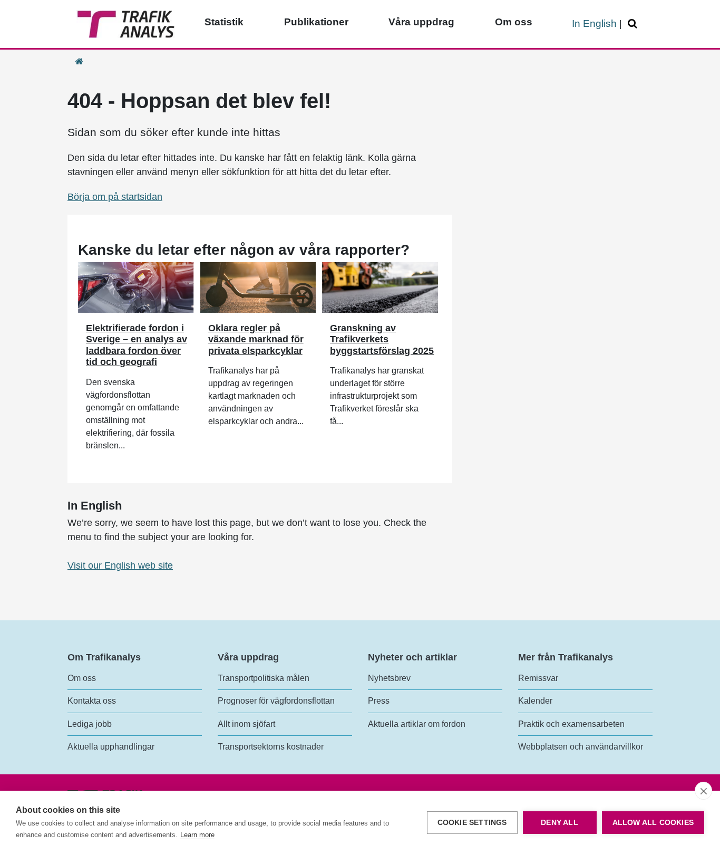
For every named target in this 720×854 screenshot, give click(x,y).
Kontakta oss (91, 700)
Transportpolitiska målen (263, 678)
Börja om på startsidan (114, 196)
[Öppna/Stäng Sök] (634, 24)
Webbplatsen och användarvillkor (580, 746)
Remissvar (538, 678)
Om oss (513, 21)
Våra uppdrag (421, 21)
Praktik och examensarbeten (571, 723)
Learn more (197, 835)
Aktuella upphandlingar (110, 746)
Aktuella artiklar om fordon (416, 723)
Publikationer (316, 21)
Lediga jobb (89, 723)
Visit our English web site (120, 565)
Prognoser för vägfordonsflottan (276, 700)
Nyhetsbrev (389, 678)
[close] (703, 791)
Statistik (224, 21)
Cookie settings (472, 823)
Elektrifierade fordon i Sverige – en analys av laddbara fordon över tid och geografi (136, 345)
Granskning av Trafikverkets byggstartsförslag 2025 (382, 339)
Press (379, 700)
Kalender (535, 700)
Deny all (559, 823)
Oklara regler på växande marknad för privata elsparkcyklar (256, 339)
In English (594, 23)
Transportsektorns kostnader (271, 746)
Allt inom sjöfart (246, 723)
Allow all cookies (653, 823)
